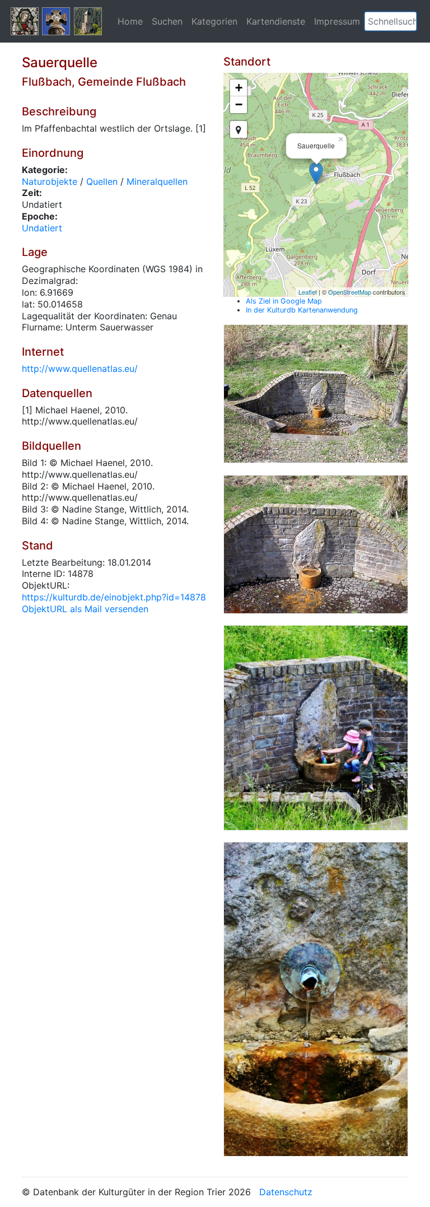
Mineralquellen (157, 181)
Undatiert (42, 228)
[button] (408, 21)
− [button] (238, 104)
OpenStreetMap (349, 291)
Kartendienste (275, 21)
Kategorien (214, 21)
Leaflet (307, 291)
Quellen (102, 181)
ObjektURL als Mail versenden (85, 608)
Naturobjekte (49, 181)
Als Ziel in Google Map (284, 301)
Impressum (337, 21)
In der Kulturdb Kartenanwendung (302, 310)
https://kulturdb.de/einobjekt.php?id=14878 (114, 597)
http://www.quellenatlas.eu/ (80, 368)
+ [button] (238, 88)
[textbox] (390, 21)
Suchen (167, 21)
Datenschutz (285, 1191)
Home (130, 21)
